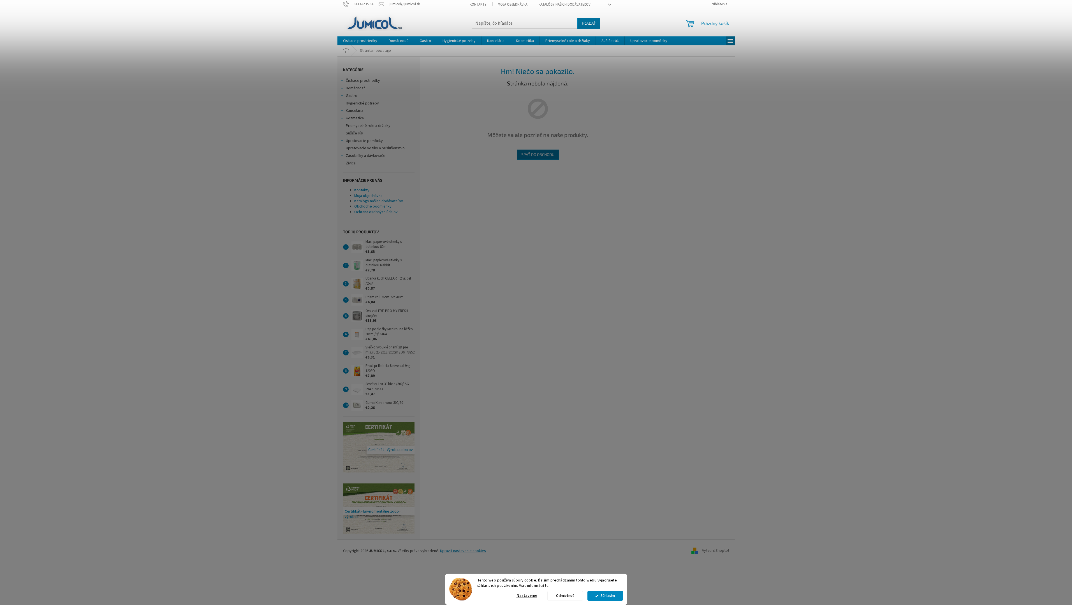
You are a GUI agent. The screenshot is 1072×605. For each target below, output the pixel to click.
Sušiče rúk (354, 133)
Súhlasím (608, 595)
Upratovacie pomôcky (364, 141)
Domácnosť (355, 88)
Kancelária (354, 110)
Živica (351, 163)
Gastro (351, 96)
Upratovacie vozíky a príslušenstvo (375, 148)
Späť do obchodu (537, 154)
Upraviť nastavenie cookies (463, 551)
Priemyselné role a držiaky (368, 126)
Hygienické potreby (362, 103)
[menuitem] (360, 40)
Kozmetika (355, 118)
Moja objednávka (512, 4)
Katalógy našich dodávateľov (565, 4)
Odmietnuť (565, 595)
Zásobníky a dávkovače (365, 156)
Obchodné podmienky (373, 206)
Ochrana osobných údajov (376, 212)
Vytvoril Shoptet (715, 551)
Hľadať (589, 23)
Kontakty (478, 4)
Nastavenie (527, 596)
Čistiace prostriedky (363, 80)
